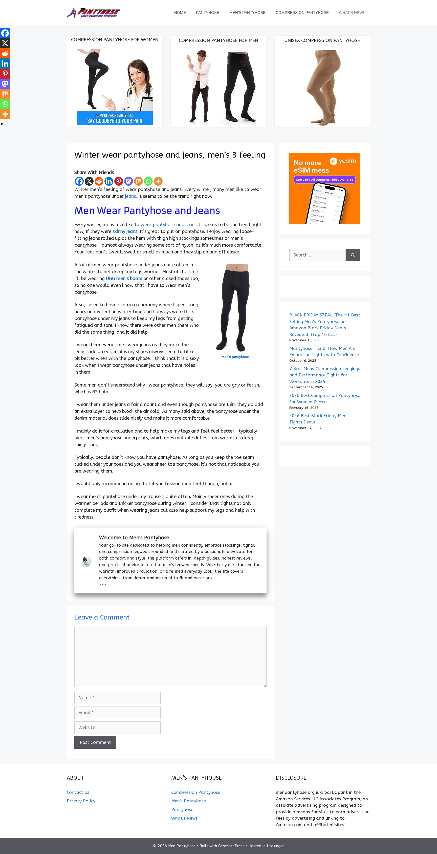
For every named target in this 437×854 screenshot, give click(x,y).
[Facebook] (79, 181)
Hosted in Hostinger (266, 846)
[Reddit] (99, 181)
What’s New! (351, 12)
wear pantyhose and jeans (168, 224)
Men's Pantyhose (188, 800)
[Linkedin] (108, 181)
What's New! (184, 818)
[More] (158, 181)
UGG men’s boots (124, 278)
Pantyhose (207, 12)
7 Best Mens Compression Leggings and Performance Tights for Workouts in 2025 (324, 375)
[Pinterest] (118, 181)
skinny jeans (125, 231)
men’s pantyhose (235, 357)
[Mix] (138, 181)
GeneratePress (231, 846)
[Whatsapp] (148, 181)
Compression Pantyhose (302, 12)
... (103, 582)
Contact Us (78, 792)
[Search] (353, 255)
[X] (89, 181)
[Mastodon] (128, 181)
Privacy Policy (81, 800)
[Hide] (2, 124)
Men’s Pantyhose (247, 12)
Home (180, 12)
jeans (130, 196)
